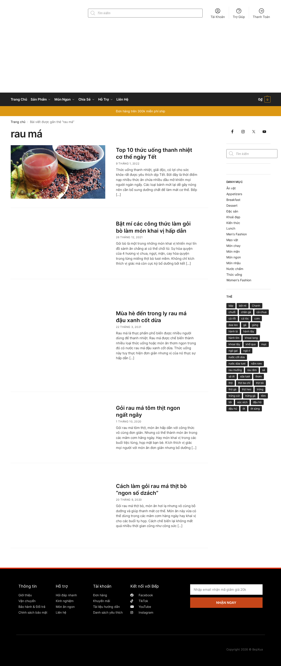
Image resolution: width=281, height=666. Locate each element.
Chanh (256, 305)
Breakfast (233, 200)
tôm (263, 395)
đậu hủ (233, 408)
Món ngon (233, 257)
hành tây (248, 331)
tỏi (230, 402)
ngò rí (246, 350)
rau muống (235, 370)
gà (244, 325)
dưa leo (233, 325)
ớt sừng (255, 408)
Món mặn (233, 251)
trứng (260, 389)
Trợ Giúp (239, 17)
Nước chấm (234, 269)
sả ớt (232, 376)
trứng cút (234, 395)
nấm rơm (256, 363)
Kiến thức (233, 223)
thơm (258, 376)
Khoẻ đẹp (233, 217)
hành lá (233, 331)
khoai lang (251, 337)
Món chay (233, 246)
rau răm (252, 370)
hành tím (234, 337)
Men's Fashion (236, 234)
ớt (244, 408)
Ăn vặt (231, 188)
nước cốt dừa (237, 357)
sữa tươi (245, 376)
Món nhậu (233, 263)
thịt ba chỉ (244, 383)
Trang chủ (18, 122)
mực (264, 344)
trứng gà (250, 395)
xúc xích (242, 402)
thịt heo (246, 389)
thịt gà (232, 389)
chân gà (246, 312)
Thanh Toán (261, 17)
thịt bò (260, 383)
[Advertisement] (140, 59)
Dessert (231, 205)
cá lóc (245, 318)
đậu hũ (257, 402)
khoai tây (234, 344)
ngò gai (233, 350)
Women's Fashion (238, 280)
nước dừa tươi (237, 363)
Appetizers (234, 194)
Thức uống (234, 274)
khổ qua (251, 344)
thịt (231, 383)
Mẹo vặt (232, 240)
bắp (231, 305)
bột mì (242, 305)
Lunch (230, 228)
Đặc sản (232, 211)
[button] (264, 99)
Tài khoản (102, 586)
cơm (257, 318)
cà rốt (232, 318)
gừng (255, 325)
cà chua (262, 312)
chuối (232, 312)
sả (263, 370)
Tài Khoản (218, 17)
